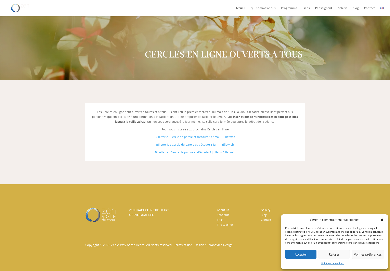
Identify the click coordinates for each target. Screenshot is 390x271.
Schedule (223, 215)
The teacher (225, 225)
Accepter (301, 254)
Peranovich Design (220, 245)
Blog (356, 8)
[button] (382, 220)
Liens (306, 8)
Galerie (342, 8)
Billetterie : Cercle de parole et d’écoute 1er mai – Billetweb (195, 137)
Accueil (240, 8)
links (220, 220)
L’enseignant (323, 8)
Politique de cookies (332, 263)
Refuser (334, 254)
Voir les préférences (368, 254)
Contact (369, 8)
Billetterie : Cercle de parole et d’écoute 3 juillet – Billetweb (195, 152)
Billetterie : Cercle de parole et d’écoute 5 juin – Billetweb (195, 144)
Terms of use (183, 245)
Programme (289, 8)
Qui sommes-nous (263, 8)
